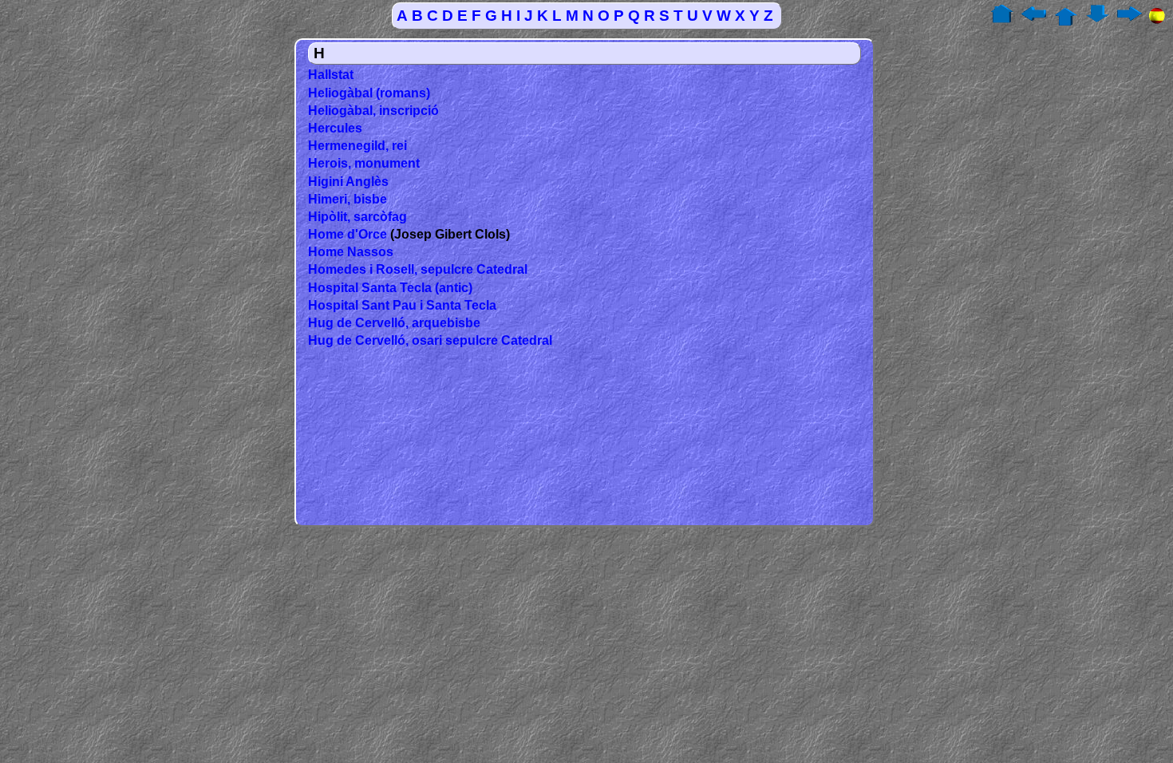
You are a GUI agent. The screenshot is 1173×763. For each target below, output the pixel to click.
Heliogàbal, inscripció (373, 110)
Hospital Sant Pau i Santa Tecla (402, 305)
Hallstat (330, 74)
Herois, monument (364, 163)
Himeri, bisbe (347, 199)
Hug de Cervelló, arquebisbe (394, 323)
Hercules (335, 128)
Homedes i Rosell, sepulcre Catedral (417, 269)
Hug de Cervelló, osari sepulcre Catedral (430, 340)
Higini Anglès (348, 181)
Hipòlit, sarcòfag (357, 216)
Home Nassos (350, 252)
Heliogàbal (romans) (369, 93)
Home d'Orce (347, 234)
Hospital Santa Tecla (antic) (390, 288)
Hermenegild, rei (357, 145)
